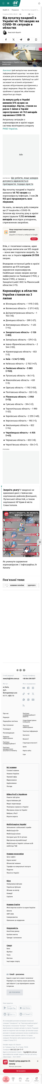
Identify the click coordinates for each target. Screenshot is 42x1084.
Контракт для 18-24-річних (17, 837)
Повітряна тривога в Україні (17, 807)
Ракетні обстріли (13, 797)
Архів (24, 747)
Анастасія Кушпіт (14, 32)
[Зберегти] (36, 39)
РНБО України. (10, 128)
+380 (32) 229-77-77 (16, 1049)
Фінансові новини (14, 863)
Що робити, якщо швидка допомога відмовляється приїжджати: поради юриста (20, 181)
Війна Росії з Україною (17, 794)
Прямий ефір (12, 777)
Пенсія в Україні (13, 873)
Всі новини (11, 767)
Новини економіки (15, 854)
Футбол (9, 952)
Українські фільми (14, 887)
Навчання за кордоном (15, 920)
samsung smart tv (26, 1014)
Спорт (9, 945)
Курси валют (11, 860)
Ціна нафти (11, 857)
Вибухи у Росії (12, 813)
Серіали (10, 897)
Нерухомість (12, 928)
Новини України (13, 774)
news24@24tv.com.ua (11, 679)
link (24, 688)
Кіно (9, 881)
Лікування (15, 10)
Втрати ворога (12, 817)
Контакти (26, 735)
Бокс (8, 949)
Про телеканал (8, 725)
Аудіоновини (11, 783)
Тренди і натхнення (14, 938)
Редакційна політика (10, 721)
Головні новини (13, 770)
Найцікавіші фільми (14, 884)
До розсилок (14, 992)
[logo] (15, 3)
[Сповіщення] (39, 3)
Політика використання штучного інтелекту (10, 749)
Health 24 (6, 10)
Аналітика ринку (13, 931)
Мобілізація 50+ (13, 831)
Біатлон (10, 958)
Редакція (6, 717)
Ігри (24, 754)
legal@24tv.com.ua (30, 1052)
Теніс (9, 955)
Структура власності (30, 743)
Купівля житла (12, 934)
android (10, 1008)
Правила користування (8, 737)
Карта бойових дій (14, 801)
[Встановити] (21, 1066)
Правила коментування (28, 726)
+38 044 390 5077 (29, 679)
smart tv (10, 1014)
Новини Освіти (13, 904)
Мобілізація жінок (14, 834)
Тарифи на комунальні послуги (19, 867)
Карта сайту (27, 750)
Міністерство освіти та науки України (21, 907)
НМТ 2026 (10, 914)
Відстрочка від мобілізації (17, 840)
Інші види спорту (13, 961)
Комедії (9, 893)
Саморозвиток (12, 917)
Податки (10, 870)
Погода (9, 786)
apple (26, 1008)
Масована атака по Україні (17, 810)
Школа (9, 911)
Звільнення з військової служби (19, 827)
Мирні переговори (14, 804)
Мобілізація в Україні (16, 824)
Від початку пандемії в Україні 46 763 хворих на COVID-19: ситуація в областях (30, 10)
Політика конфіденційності (9, 743)
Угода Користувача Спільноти (29, 721)
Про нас (6, 713)
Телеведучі (7, 729)
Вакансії (26, 739)
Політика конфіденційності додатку (29, 715)
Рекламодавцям (8, 733)
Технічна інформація (30, 731)
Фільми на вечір (13, 890)
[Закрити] (37, 1061)
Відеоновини (12, 780)
